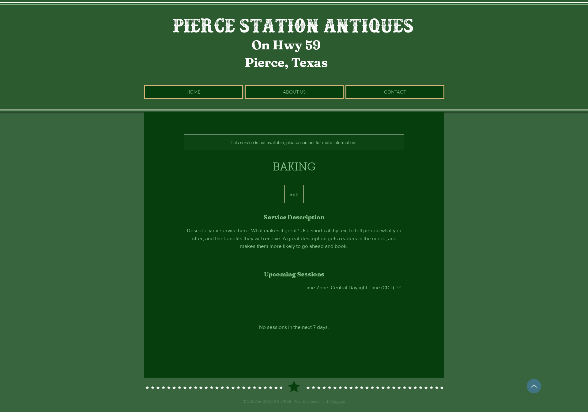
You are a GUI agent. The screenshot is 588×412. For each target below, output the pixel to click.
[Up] (534, 386)
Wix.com (337, 401)
